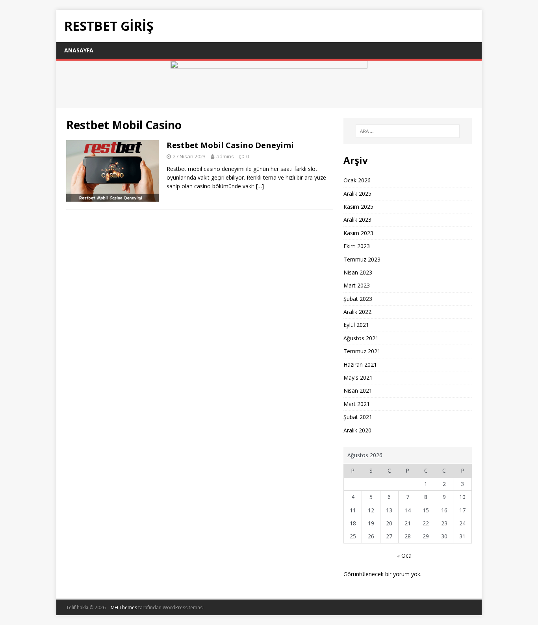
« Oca (404, 555)
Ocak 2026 (357, 180)
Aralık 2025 (357, 193)
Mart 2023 (356, 285)
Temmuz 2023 (361, 259)
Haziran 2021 (360, 364)
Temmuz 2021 (361, 351)
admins (225, 156)
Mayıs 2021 (358, 377)
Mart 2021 (356, 404)
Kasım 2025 (358, 206)
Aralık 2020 (357, 430)
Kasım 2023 (358, 233)
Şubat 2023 (357, 298)
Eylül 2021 (356, 324)
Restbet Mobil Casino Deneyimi (230, 145)
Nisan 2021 (357, 390)
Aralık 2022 (357, 311)
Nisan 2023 (357, 272)
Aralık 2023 (357, 219)
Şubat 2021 (357, 417)
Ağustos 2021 (360, 338)
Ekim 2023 (356, 246)
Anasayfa (78, 50)
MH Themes (124, 607)
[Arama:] (408, 131)
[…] (260, 186)
